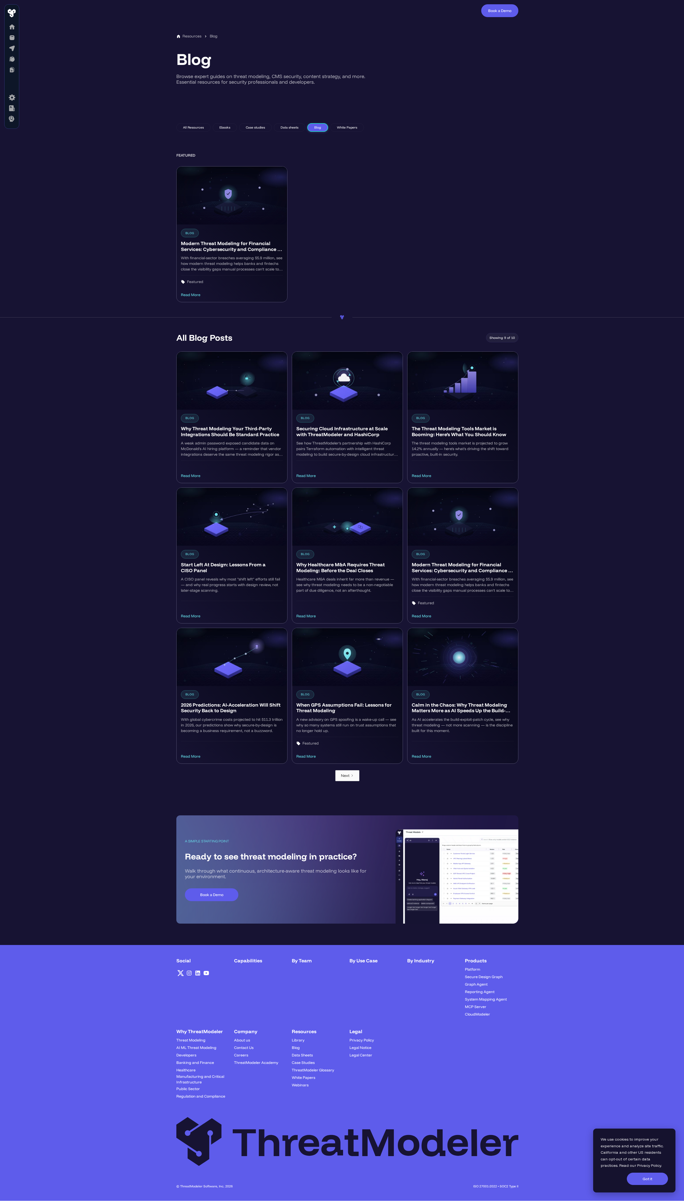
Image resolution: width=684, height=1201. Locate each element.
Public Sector (188, 1088)
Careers (241, 1055)
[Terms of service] (12, 97)
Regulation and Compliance (200, 1096)
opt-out (615, 1159)
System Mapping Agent (486, 999)
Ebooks (224, 127)
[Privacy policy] (12, 108)
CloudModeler (477, 1014)
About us (242, 1040)
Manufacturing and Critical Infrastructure (200, 1079)
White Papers (347, 127)
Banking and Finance (195, 1062)
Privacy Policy (649, 1165)
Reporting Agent (480, 991)
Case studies (255, 127)
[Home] (12, 27)
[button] (12, 37)
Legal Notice (360, 1047)
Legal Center (360, 1055)
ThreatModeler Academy (256, 1062)
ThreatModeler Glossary (313, 1070)
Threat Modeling (190, 1040)
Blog (317, 127)
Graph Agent (476, 984)
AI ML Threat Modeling (196, 1047)
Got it (647, 1178)
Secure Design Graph (484, 976)
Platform (472, 969)
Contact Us (244, 1047)
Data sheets (289, 127)
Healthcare (186, 1070)
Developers (186, 1055)
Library (298, 1040)
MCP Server (475, 1006)
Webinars (300, 1085)
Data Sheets (302, 1055)
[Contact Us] (12, 119)
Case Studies (303, 1062)
